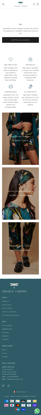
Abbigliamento (7, 329)
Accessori (5, 332)
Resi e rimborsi (7, 308)
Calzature (5, 336)
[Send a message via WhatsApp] (37, 411)
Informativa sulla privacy (10, 315)
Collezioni (5, 339)
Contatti (5, 357)
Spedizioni (5, 301)
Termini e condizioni (9, 312)
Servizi (4, 353)
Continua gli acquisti (20, 40)
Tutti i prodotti (7, 325)
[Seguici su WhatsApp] (9, 386)
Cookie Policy (6, 305)
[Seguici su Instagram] (3, 386)
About (4, 350)
